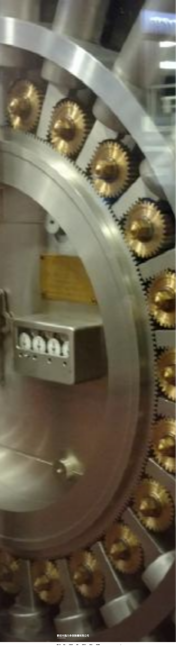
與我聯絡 (98, 644)
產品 (64, 644)
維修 (77, 644)
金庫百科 (84, 644)
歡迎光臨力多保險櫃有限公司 (73, 635)
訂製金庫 (71, 644)
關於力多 (59, 644)
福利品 (90, 644)
